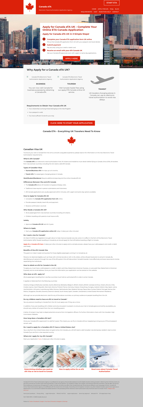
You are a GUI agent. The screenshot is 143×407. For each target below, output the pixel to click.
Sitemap (65, 401)
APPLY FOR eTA (103, 9)
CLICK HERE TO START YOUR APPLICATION (71, 123)
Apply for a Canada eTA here (33, 244)
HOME (94, 9)
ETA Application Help (105, 393)
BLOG (117, 9)
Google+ (42, 401)
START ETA (112, 3)
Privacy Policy (40, 393)
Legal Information (50, 393)
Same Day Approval (84, 393)
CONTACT (115, 12)
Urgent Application (72, 393)
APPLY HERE (71, 58)
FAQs (111, 9)
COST (95, 12)
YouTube (47, 401)
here (39, 339)
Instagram (59, 401)
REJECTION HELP (105, 12)
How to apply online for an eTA (71, 369)
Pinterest (53, 401)
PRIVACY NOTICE (61, 393)
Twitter (31, 401)
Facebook (36, 401)
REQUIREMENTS (86, 12)
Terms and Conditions (29, 393)
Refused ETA (94, 393)
